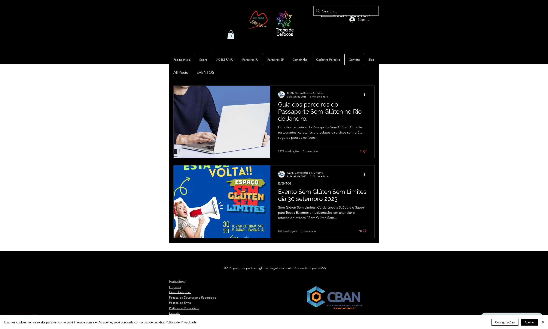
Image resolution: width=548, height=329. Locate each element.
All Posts (180, 72)
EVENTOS (205, 72)
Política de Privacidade (181, 322)
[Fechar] (542, 322)
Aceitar (529, 322)
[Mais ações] (366, 94)
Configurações (505, 322)
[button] (230, 34)
